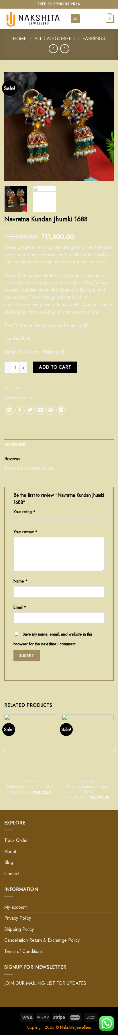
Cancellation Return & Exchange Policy (42, 940)
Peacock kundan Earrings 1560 (88, 789)
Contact (11, 873)
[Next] (104, 126)
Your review (25, 532)
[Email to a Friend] (40, 410)
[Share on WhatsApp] (9, 410)
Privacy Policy (17, 918)
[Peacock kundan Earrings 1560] (88, 745)
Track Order (16, 840)
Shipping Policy (19, 929)
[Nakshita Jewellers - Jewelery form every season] (33, 18)
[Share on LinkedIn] (61, 410)
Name (20, 581)
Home (19, 38)
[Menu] (75, 19)
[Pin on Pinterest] (51, 410)
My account (15, 907)
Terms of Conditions (23, 951)
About (10, 851)
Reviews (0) (15, 444)
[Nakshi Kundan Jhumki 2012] (30, 745)
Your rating (24, 511)
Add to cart (55, 367)
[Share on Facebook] (20, 410)
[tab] (59, 444)
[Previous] (14, 126)
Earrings (93, 38)
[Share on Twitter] (30, 410)
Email (19, 607)
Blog (8, 862)
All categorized (54, 38)
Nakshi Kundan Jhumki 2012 (30, 786)
